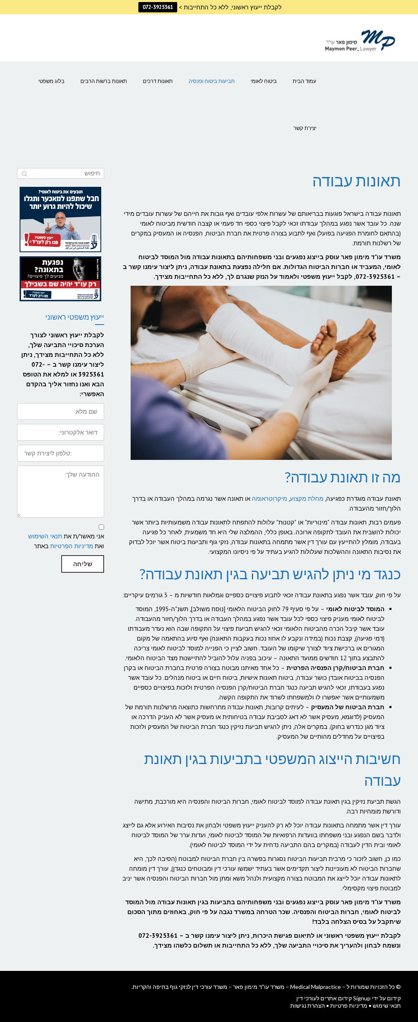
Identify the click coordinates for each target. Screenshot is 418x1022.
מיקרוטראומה (269, 498)
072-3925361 (157, 7)
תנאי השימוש (45, 536)
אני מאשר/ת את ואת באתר (66, 541)
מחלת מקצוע (306, 498)
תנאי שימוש (387, 1005)
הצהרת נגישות (307, 1005)
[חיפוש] (24, 173)
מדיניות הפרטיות (71, 546)
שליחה (82, 564)
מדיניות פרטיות (348, 1005)
